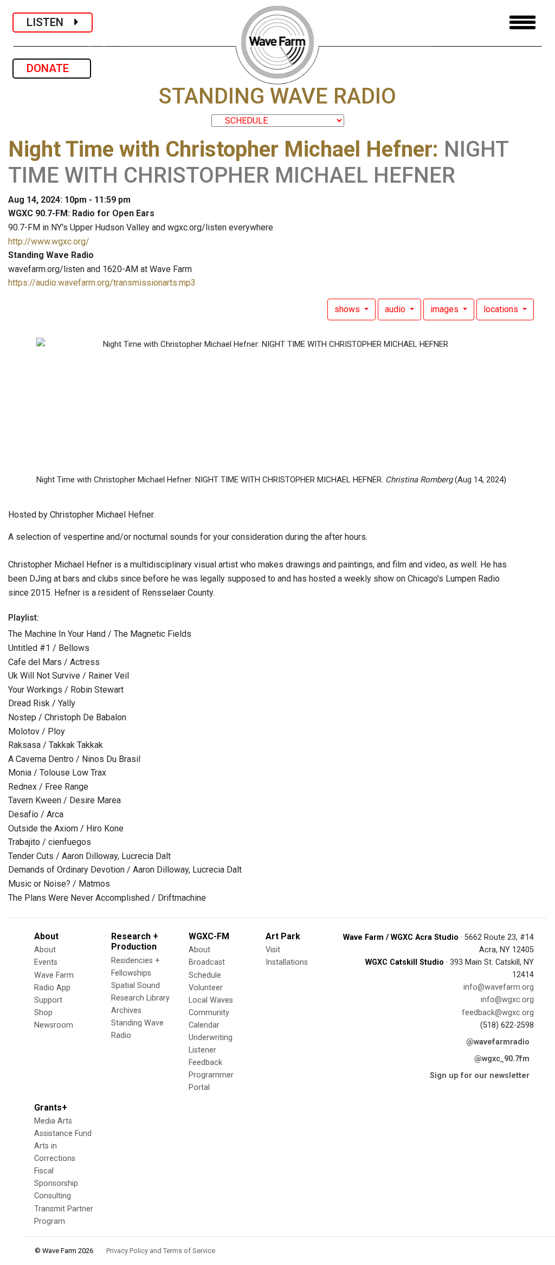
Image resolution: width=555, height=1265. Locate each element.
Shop (43, 1012)
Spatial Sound (135, 985)
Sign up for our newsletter (480, 1075)
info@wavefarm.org (498, 987)
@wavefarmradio (498, 1042)
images (445, 309)
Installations (287, 962)
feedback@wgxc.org (498, 1012)
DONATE (52, 68)
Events (45, 962)
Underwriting (211, 1037)
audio (396, 309)
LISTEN (50, 22)
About (45, 949)
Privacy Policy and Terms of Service (160, 1251)
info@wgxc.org (507, 999)
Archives (126, 1010)
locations (501, 309)
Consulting (52, 1196)
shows (348, 309)
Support (48, 1000)
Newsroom (53, 1025)
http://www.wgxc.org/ (48, 241)
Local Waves (211, 1000)
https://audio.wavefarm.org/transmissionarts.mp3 (102, 282)
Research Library (140, 998)
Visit (273, 949)
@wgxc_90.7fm (502, 1058)
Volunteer (206, 987)
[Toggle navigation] (522, 22)
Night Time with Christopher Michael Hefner (220, 149)
